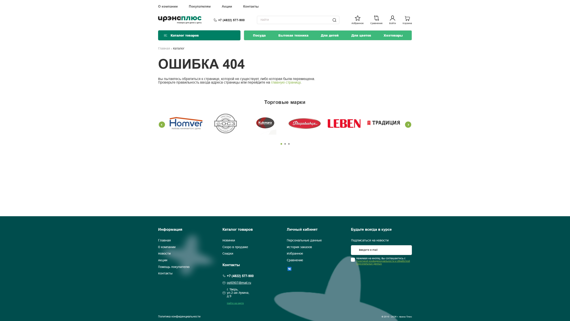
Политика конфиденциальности (179, 316)
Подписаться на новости (370, 240)
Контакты (251, 6)
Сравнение (295, 260)
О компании (168, 6)
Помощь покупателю (173, 267)
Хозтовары (393, 35)
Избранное (295, 253)
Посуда (259, 35)
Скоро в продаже (235, 247)
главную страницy (286, 82)
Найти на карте (235, 303)
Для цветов (361, 35)
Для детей (330, 35)
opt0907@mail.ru (239, 283)
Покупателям (200, 6)
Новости (164, 253)
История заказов (299, 247)
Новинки (228, 240)
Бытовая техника (293, 35)
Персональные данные (304, 240)
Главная (164, 48)
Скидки (227, 253)
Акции (227, 6)
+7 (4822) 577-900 (231, 20)
